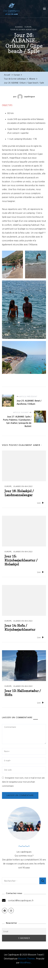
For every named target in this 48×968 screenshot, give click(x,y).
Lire (39, 503)
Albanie (19, 27)
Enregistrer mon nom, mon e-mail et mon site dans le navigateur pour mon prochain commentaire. (23, 782)
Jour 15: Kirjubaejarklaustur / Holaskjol (21, 560)
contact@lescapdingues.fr (20, 900)
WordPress (25, 962)
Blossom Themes (26, 959)
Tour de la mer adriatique (23, 29)
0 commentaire (24, 62)
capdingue (29, 97)
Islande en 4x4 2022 (23, 486)
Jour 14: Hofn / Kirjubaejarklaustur (20, 627)
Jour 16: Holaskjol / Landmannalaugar (19, 493)
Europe (28, 27)
